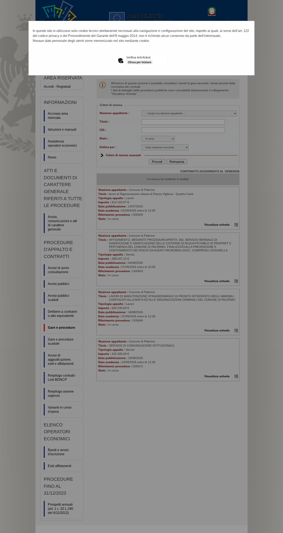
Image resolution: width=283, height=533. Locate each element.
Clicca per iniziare (139, 62)
